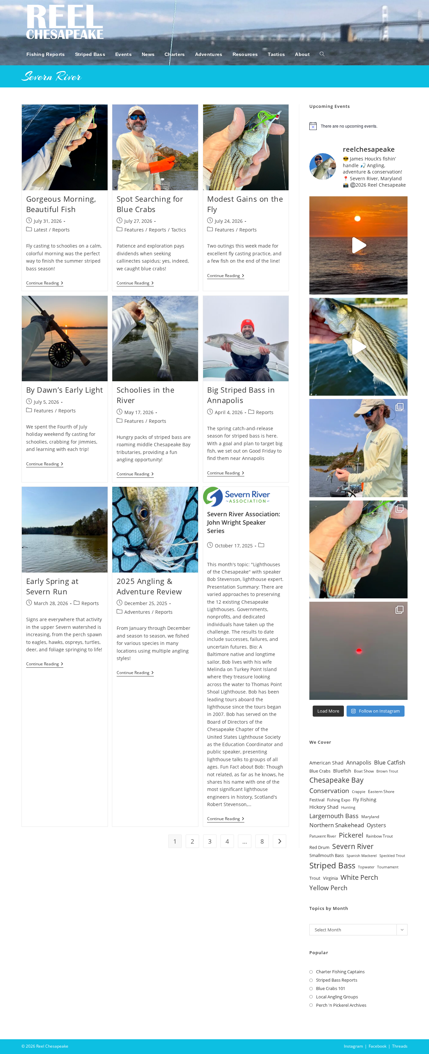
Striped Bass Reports (336, 980)
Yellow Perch (328, 887)
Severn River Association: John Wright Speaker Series (243, 522)
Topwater (366, 867)
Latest (40, 229)
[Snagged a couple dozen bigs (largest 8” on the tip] (358, 448)
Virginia (330, 878)
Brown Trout (387, 771)
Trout (314, 878)
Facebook (377, 1046)
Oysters (376, 825)
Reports (61, 229)
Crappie (358, 791)
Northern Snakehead (336, 825)
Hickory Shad (324, 807)
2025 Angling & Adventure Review (149, 586)
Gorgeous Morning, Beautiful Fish (61, 204)
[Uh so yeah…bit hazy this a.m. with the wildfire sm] (358, 651)
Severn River (353, 846)
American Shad (326, 763)
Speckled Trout (392, 855)
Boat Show (364, 771)
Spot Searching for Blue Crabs (150, 204)
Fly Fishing (364, 799)
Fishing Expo (338, 800)
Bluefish (342, 771)
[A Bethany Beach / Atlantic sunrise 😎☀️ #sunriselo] (358, 245)
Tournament (388, 867)
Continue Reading (44, 283)
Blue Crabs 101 (330, 988)
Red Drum (319, 847)
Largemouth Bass (334, 816)
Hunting (348, 807)
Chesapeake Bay (336, 780)
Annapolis (358, 762)
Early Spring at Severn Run (52, 586)
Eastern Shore (381, 791)
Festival (316, 800)
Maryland (370, 816)
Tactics (178, 229)
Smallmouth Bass (326, 855)
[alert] (358, 126)
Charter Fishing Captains (340, 972)
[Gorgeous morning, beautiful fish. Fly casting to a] (358, 347)
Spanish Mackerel (362, 855)
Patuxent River (322, 836)
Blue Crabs (319, 771)
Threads (400, 1046)
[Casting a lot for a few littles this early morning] (358, 550)
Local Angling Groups (337, 997)
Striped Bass (332, 865)
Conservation (329, 790)
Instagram (353, 1046)
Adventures (137, 612)
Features (134, 229)
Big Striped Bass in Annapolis (241, 395)
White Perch (359, 877)
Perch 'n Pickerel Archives (341, 1005)
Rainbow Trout (379, 836)
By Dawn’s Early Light (65, 390)
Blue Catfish (389, 762)
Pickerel (351, 835)
